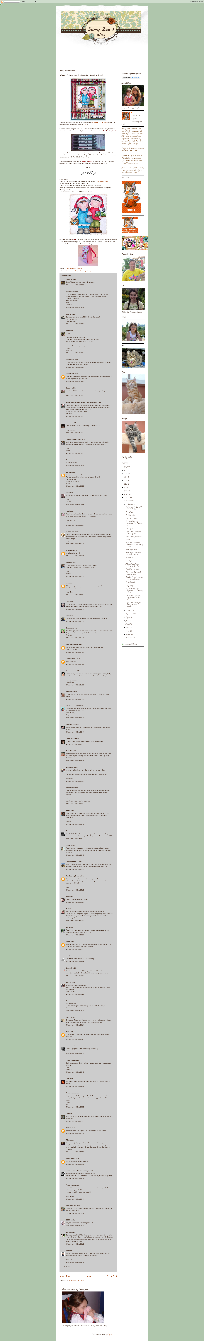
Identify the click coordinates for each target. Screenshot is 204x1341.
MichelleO (69, 767)
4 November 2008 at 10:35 (75, 576)
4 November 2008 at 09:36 (75, 465)
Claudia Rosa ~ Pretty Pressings (77, 1171)
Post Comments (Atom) (76, 1281)
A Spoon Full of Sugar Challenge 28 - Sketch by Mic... (134, 523)
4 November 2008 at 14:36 (75, 839)
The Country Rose (72, 876)
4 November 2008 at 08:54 (75, 381)
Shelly (68, 1017)
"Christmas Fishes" (101, 181)
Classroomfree (71, 658)
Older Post (112, 1276)
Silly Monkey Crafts (110, 131)
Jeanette (69, 751)
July (127, 621)
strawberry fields (72, 1046)
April (128, 631)
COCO (68, 1220)
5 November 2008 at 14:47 (75, 1086)
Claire (90, 161)
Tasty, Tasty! (130, 585)
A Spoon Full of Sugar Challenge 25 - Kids (133, 565)
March (128, 634)
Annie (68, 941)
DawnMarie (70, 724)
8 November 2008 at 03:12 (75, 1244)
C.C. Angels (129, 561)
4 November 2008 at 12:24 (75, 717)
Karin (74, 239)
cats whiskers (71, 532)
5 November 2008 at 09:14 (75, 1025)
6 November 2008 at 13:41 (75, 1164)
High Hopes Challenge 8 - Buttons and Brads (134, 554)
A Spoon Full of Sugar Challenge (76, 271)
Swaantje (69, 562)
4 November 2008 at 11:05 (75, 621)
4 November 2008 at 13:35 (75, 781)
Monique (69, 423)
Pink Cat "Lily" (130, 515)
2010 (126, 491)
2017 (126, 470)
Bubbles (69, 628)
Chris (68, 601)
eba (67, 583)
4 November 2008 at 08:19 (75, 285)
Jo (67, 831)
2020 (126, 467)
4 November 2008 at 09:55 (75, 504)
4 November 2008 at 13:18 (75, 744)
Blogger (109, 1334)
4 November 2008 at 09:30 (75, 453)
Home (88, 1276)
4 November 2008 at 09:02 (75, 396)
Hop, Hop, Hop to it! (132, 569)
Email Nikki (125, 178)
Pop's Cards (70, 374)
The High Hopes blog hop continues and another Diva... (133, 597)
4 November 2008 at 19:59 (75, 961)
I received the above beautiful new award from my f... (134, 578)
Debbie (68, 616)
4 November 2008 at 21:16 (75, 976)
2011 (125, 487)
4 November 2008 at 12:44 (75, 732)
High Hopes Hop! (131, 550)
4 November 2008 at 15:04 (75, 869)
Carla (68, 1079)
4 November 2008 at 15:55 (75, 921)
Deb (67, 1113)
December (129, 501)
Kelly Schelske (71, 1205)
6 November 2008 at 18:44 (75, 1199)
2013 (126, 484)
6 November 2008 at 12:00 (75, 1152)
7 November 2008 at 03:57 (75, 1213)
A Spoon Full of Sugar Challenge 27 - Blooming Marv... (134, 545)
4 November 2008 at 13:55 (75, 804)
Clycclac (69, 550)
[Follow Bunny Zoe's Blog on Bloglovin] (131, 78)
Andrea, (69, 1128)
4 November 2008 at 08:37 (75, 353)
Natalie (68, 956)
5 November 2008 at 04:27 (75, 1010)
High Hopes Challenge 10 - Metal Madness (134, 508)
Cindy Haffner (71, 738)
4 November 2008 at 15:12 (75, 890)
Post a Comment (69, 1267)
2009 (126, 494)
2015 (126, 477)
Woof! (128, 540)
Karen (68, 810)
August (128, 617)
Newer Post (65, 1276)
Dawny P (69, 968)
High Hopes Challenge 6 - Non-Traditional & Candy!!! (134, 604)
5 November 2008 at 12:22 (75, 1053)
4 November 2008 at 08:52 (75, 367)
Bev (67, 1250)
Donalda (69, 845)
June (127, 624)
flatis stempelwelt (72, 644)
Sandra (68, 492)
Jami (67, 1031)
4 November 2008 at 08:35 (75, 324)
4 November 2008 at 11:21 (75, 664)
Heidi (68, 511)
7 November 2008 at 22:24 (75, 1225)
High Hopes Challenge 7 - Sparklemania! (134, 573)
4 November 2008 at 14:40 (75, 855)
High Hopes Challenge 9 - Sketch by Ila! (134, 532)
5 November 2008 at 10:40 (75, 1039)
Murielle (69, 472)
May (127, 628)
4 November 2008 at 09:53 (75, 486)
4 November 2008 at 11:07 (75, 638)
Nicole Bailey (70, 1158)
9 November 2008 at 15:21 (75, 1262)
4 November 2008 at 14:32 (75, 824)
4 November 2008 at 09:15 (75, 433)
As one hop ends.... (131, 582)
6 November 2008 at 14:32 (75, 1178)
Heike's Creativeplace (73, 439)
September (129, 614)
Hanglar (90, 271)
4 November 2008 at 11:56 (75, 699)
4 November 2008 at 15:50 (75, 902)
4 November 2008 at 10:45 (75, 609)
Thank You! (129, 512)
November (129, 504)
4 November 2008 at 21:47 (75, 994)
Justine (68, 982)
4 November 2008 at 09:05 (75, 416)
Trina (85, 124)
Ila (67, 909)
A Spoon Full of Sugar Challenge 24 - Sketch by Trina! (134, 590)
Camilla (68, 314)
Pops (83, 161)
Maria (68, 1232)
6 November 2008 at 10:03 (75, 1133)
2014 (126, 481)
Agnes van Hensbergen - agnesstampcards (81, 402)
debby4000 (70, 691)
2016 (126, 474)
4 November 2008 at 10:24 (75, 525)
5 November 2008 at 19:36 (75, 1107)
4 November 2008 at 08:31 (75, 307)
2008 (126, 498)
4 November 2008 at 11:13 (75, 652)
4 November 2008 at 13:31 (75, 760)
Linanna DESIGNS (72, 862)
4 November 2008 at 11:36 (75, 685)
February (129, 638)
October (128, 610)
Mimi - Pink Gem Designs (134, 536)
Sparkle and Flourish (73, 706)
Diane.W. (69, 279)
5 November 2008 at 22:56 (75, 1121)
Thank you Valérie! (131, 518)
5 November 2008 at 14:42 (75, 1072)
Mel (67, 927)
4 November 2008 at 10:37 (75, 595)
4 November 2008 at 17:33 (75, 949)
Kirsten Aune (70, 671)
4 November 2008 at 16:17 (75, 935)
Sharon (68, 388)
